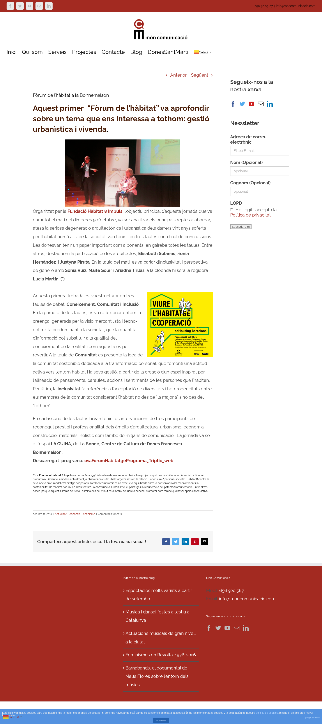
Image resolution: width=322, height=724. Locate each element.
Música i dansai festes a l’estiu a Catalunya (157, 616)
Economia (74, 514)
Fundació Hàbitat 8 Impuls (94, 211)
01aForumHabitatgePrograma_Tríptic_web (128, 460)
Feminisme (88, 514)
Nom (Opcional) (246, 162)
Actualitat (61, 514)
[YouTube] (251, 104)
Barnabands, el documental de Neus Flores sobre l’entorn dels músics (157, 676)
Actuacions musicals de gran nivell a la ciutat (160, 638)
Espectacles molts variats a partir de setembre (159, 595)
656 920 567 (231, 590)
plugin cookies (312, 717)
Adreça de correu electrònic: (248, 139)
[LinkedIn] (270, 104)
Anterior (178, 75)
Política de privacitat (250, 215)
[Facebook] (233, 104)
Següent (199, 75)
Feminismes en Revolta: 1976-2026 (161, 654)
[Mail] (261, 104)
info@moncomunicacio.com (295, 6)
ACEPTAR (161, 720)
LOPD (236, 203)
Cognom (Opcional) (250, 182)
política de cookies (267, 712)
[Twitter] (242, 104)
